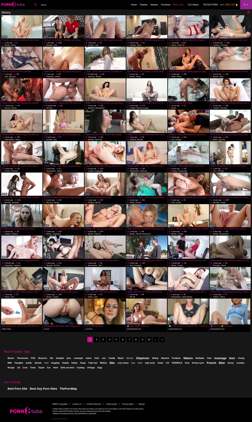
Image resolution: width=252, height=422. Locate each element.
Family (112, 358)
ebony (230, 363)
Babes (215, 139)
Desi (187, 363)
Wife (10, 363)
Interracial (98, 139)
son (104, 358)
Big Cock (12, 76)
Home (134, 4)
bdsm (88, 358)
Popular (143, 4)
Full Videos (193, 4)
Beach (173, 108)
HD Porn (49, 108)
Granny (129, 358)
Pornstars (166, 4)
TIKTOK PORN (210, 4)
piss (69, 358)
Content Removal (93, 404)
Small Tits (180, 45)
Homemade (183, 171)
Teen (55, 45)
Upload (142, 404)
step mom (150, 363)
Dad (209, 358)
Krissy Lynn (198, 363)
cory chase (123, 363)
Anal (6, 76)
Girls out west (67, 367)
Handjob (19, 363)
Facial (132, 202)
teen (232, 358)
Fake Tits (97, 234)
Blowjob (91, 139)
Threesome (22, 358)
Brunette (49, 45)
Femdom (176, 358)
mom (140, 363)
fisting (155, 358)
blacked (165, 358)
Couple (7, 171)
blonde (38, 363)
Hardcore (216, 45)
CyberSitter (92, 414)
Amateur (91, 45)
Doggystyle (99, 171)
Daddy (65, 363)
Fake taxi (92, 363)
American (91, 76)
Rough (11, 367)
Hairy (221, 76)
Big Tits (98, 202)
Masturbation (100, 108)
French (211, 363)
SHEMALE (177, 363)
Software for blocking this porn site (64, 414)
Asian (139, 45)
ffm (51, 358)
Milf (167, 363)
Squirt (41, 367)
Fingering (49, 76)
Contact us (76, 404)
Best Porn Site (17, 388)
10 (149, 339)
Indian (74, 363)
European (137, 265)
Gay (133, 363)
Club (96, 358)
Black (121, 358)
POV (33, 358)
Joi (18, 367)
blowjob (60, 358)
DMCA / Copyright (59, 404)
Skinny (13, 45)
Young (241, 358)
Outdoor (15, 234)
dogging (55, 363)
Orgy (99, 367)
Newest (154, 4)
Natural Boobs (187, 297)
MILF (100, 265)
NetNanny (84, 414)
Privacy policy (127, 404)
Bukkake (200, 358)
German (7, 108)
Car (172, 139)
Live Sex (179, 4)
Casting (81, 367)
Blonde (7, 45)
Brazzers (42, 358)
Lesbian (57, 76)
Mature (188, 358)
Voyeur (138, 76)
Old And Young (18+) (143, 234)
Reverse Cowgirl (142, 108)
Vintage (91, 367)
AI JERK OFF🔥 (230, 4)
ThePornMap (68, 388)
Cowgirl (132, 108)
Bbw (222, 363)
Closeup (178, 139)
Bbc (112, 363)
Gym (97, 45)
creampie (78, 358)
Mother (103, 363)
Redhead (143, 171)
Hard (55, 367)
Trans (33, 367)
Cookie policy (111, 404)
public (29, 363)
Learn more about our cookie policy (130, 409)
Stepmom (142, 358)
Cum (25, 367)
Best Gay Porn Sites (43, 388)
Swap (83, 363)
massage (220, 358)
